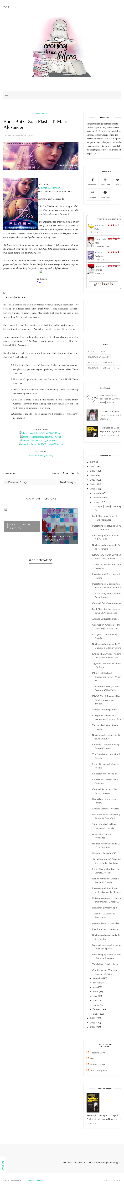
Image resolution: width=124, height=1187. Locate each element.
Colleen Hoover (102, 260)
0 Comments (10, 473)
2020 (93, 466)
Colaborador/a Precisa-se (105, 773)
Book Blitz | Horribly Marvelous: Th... (24, 538)
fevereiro (98, 1009)
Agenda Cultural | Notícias (105, 618)
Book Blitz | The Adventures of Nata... (62, 526)
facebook (92, 185)
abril (95, 1000)
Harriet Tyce (101, 273)
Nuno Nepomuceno (104, 246)
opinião (106, 368)
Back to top (111, 1180)
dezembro (98, 493)
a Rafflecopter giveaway (41, 455)
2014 (93, 1018)
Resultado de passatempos (106, 929)
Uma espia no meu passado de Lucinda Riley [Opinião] (110, 399)
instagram (105, 185)
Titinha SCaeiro (97, 1064)
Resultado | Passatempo (104, 907)
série (116, 368)
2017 (93, 479)
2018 (93, 475)
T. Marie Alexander (50, 187)
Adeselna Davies (98, 1052)
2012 (93, 1027)
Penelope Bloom (103, 233)
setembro (98, 978)
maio (95, 996)
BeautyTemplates (35, 1180)
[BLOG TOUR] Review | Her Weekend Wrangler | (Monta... (106, 700)
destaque (92, 362)
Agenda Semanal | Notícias (105, 808)
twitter (117, 185)
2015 (93, 488)
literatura (107, 362)
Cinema (102, 351)
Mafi (92, 1058)
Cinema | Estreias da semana (106, 603)
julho (95, 987)
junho (96, 991)
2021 (93, 462)
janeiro (96, 1013)
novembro (98, 497)
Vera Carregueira (98, 1070)
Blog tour (41, 113)
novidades (93, 368)
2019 (93, 470)
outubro (97, 502)
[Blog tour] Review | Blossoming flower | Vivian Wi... (106, 677)
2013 (93, 1022)
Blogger (116, 1162)
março (96, 1004)
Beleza (91, 351)
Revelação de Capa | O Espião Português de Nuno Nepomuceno (111, 431)
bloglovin (105, 197)
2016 (93, 484)
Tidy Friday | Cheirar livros (105, 964)
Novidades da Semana (98, 357)
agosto (96, 982)
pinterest (92, 197)
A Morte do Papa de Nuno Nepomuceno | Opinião (110, 415)
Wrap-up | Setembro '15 (104, 853)
